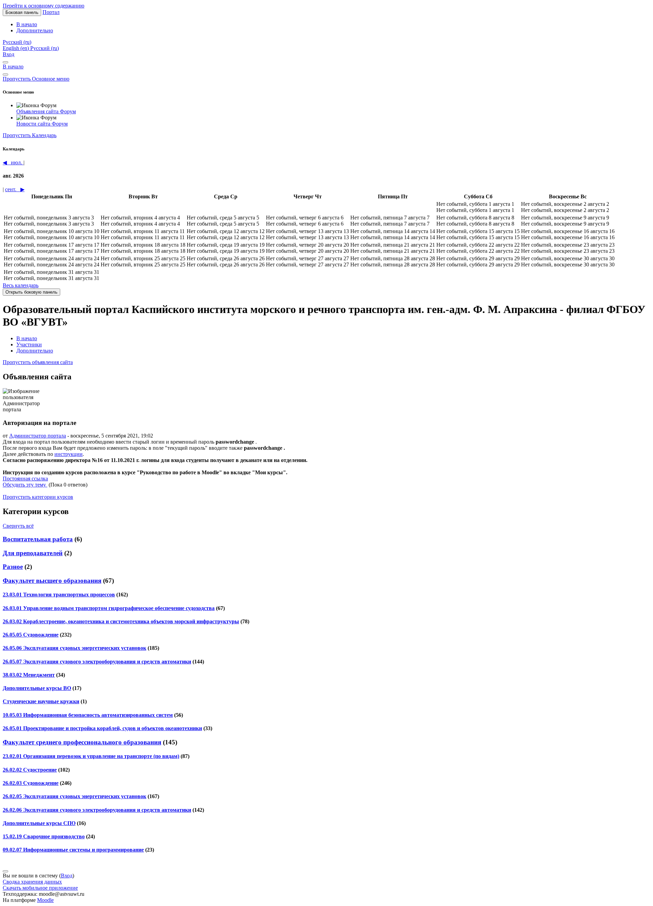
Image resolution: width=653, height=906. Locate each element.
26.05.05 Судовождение (30, 635)
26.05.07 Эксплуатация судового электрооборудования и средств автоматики (97, 661)
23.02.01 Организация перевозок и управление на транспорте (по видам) (91, 756)
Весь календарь (20, 285)
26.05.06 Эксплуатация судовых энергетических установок (74, 648)
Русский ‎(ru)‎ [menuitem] (44, 48)
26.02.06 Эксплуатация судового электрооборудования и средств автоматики (97, 810)
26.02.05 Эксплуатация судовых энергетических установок (74, 796)
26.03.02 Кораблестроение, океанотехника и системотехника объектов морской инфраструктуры (121, 621)
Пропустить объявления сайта (38, 362)
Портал (51, 12)
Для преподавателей (33, 553)
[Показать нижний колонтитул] (5, 871)
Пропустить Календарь (29, 135)
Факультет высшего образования (52, 580)
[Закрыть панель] (5, 62)
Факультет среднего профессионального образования (82, 742)
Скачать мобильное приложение (40, 888)
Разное (13, 566)
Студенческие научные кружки (41, 701)
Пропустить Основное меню (36, 79)
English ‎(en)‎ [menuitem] (16, 48)
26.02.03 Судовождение (30, 783)
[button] (17, 42)
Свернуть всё (18, 526)
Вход (8, 54)
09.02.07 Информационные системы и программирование (73, 850)
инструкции (68, 454)
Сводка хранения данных (32, 882)
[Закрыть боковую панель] (5, 74)
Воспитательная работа (38, 539)
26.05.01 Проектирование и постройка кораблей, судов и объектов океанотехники (102, 728)
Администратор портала (37, 436)
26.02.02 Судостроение (30, 770)
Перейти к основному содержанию (43, 6)
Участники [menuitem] (29, 344)
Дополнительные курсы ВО (37, 688)
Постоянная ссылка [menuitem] (25, 478)
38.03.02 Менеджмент (29, 675)
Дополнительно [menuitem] (34, 30)
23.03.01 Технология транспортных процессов (59, 594)
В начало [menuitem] (26, 24)
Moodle (45, 900)
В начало (13, 66)
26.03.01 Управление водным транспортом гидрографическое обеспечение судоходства (109, 608)
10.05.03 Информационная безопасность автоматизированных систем (88, 715)
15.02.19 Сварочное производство (44, 836)
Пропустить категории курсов (38, 497)
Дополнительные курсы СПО (39, 823)
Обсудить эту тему (25, 485)
